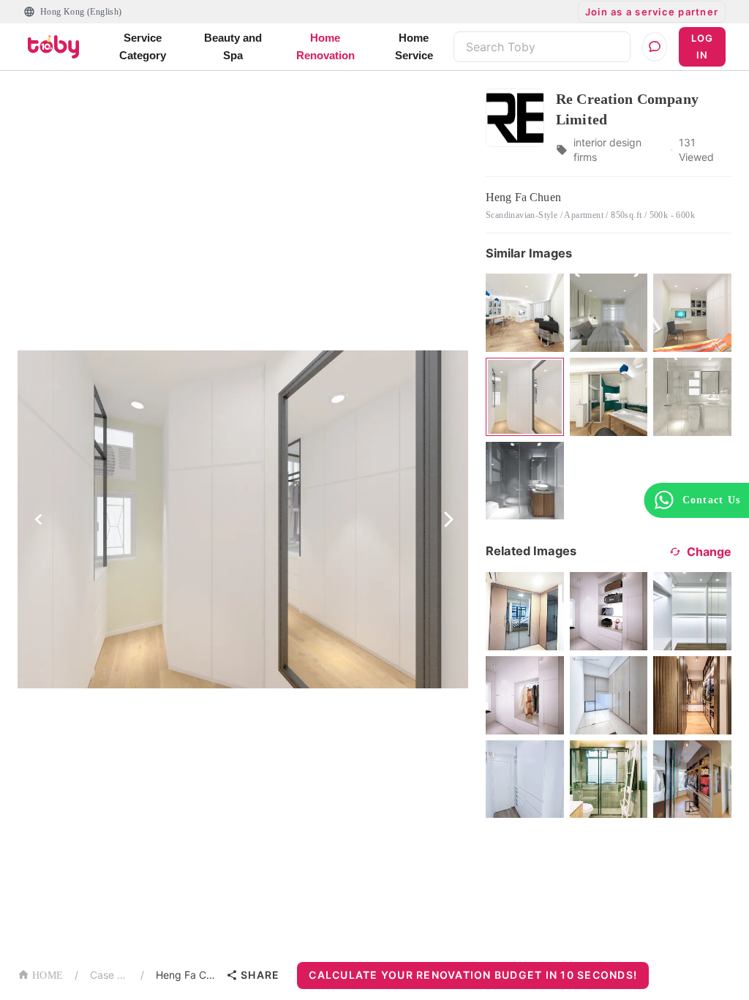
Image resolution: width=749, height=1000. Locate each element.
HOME (47, 975)
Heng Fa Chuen (188, 975)
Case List (109, 975)
